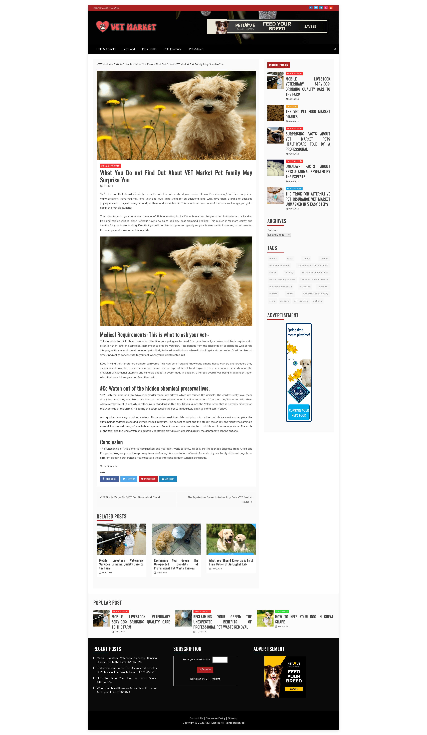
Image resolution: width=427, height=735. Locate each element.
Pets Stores (196, 49)
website (317, 301)
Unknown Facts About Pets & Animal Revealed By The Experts (308, 171)
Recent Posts (278, 65)
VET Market (104, 64)
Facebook (311, 7)
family (107, 466)
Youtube (331, 7)
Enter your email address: (201, 669)
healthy (289, 272)
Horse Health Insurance (315, 272)
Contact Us (196, 718)
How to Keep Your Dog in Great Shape (304, 619)
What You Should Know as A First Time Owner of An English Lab (231, 562)
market (114, 466)
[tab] (278, 65)
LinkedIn (321, 7)
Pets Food (128, 49)
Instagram (326, 7)
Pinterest (149, 478)
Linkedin (169, 478)
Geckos (324, 258)
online (290, 293)
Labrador (323, 286)
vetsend (284, 301)
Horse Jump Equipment (282, 279)
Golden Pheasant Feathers (313, 265)
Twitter (316, 7)
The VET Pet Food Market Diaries (308, 114)
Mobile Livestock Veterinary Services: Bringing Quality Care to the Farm (121, 564)
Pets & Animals (106, 49)
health (273, 272)
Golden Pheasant (279, 265)
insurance (304, 286)
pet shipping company (315, 293)
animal (273, 258)
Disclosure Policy (215, 718)
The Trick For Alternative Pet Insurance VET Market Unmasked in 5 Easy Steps (308, 199)
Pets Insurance (173, 49)
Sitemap (233, 718)
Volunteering (301, 301)
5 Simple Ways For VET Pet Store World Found (131, 497)
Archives (272, 230)
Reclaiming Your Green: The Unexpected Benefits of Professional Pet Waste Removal (176, 564)
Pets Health (149, 49)
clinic (290, 258)
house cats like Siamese (314, 279)
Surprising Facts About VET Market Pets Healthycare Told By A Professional (308, 141)
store (272, 301)
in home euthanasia (280, 286)
